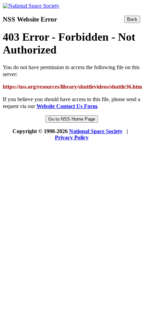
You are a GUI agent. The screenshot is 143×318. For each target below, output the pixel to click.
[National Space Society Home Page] (31, 6)
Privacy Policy (72, 137)
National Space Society (96, 131)
